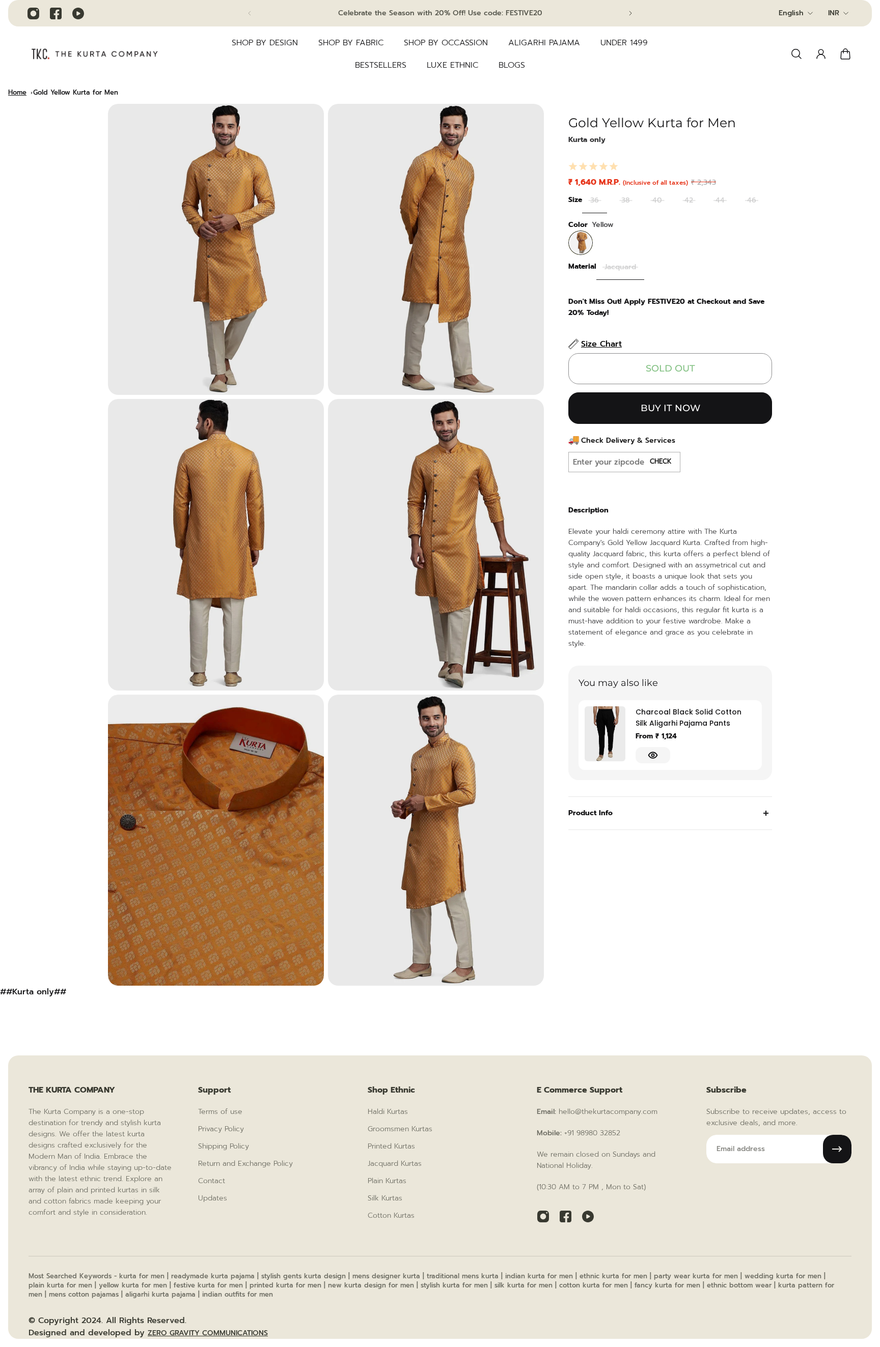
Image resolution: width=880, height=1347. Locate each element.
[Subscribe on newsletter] (837, 1149)
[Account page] (821, 54)
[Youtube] (78, 13)
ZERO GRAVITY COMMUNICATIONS (208, 1333)
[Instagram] (33, 13)
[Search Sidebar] (796, 54)
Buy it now (670, 408)
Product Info (590, 813)
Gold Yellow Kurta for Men (75, 92)
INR (833, 13)
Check (661, 461)
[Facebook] (55, 13)
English (791, 13)
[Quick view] (653, 755)
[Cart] (845, 54)
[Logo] (95, 54)
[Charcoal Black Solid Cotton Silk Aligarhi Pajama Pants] (605, 733)
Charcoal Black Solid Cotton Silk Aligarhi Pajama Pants (688, 717)
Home (17, 92)
